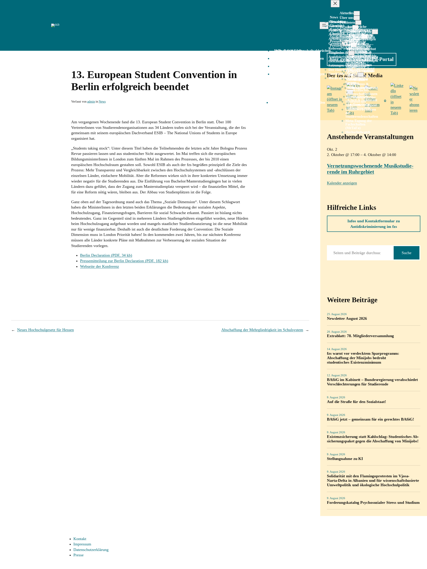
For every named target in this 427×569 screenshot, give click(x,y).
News (102, 101)
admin (91, 101)
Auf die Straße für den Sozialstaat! (356, 402)
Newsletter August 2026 (347, 318)
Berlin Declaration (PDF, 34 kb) (106, 255)
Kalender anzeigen (342, 183)
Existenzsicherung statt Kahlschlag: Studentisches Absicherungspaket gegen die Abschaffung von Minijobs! (373, 439)
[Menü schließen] (335, 3)
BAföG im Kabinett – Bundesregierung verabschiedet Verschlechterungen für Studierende (372, 382)
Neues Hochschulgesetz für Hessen (45, 330)
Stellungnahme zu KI (345, 459)
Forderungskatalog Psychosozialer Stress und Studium (373, 502)
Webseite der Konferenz (99, 266)
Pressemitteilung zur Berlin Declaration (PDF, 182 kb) (124, 261)
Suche (406, 253)
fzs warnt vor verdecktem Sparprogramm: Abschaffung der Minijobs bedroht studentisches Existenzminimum (363, 357)
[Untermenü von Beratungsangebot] (351, 53)
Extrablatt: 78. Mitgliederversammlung (360, 336)
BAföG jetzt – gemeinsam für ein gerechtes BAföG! (370, 419)
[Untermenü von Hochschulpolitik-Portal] (361, 74)
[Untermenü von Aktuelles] (357, 13)
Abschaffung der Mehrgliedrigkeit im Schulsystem (262, 330)
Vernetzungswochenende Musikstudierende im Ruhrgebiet (370, 169)
